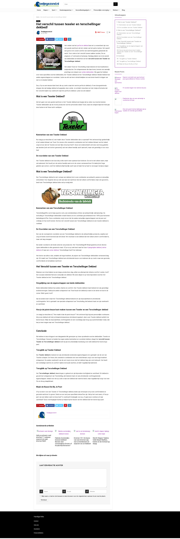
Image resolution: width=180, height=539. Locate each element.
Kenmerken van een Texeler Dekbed (130, 25)
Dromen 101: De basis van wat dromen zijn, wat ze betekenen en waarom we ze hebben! (82, 441)
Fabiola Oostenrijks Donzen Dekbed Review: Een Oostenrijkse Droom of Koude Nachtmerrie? (63, 441)
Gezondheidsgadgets (83, 10)
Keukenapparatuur (66, 10)
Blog (123, 10)
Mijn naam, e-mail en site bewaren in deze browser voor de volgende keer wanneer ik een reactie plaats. (74, 496)
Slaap (38, 21)
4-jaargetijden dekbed (94, 247)
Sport (54, 10)
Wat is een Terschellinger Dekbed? (129, 30)
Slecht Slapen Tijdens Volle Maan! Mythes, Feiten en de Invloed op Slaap (101, 441)
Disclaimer (37, 529)
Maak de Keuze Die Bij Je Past (128, 64)
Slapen (45, 10)
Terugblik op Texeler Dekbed (127, 58)
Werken (115, 10)
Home (39, 10)
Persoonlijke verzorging (101, 10)
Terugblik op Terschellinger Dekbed (130, 61)
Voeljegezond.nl (46, 32)
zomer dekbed (54, 250)
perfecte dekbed (82, 45)
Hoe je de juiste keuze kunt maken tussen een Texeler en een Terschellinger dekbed (129, 51)
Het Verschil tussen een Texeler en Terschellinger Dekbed (129, 42)
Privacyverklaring (38, 532)
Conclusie (121, 56)
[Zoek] (115, 4)
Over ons (36, 525)
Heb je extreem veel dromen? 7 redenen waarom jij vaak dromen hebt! (43, 438)
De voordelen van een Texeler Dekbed (130, 27)
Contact (36, 521)
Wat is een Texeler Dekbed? (127, 22)
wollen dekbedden (88, 72)
